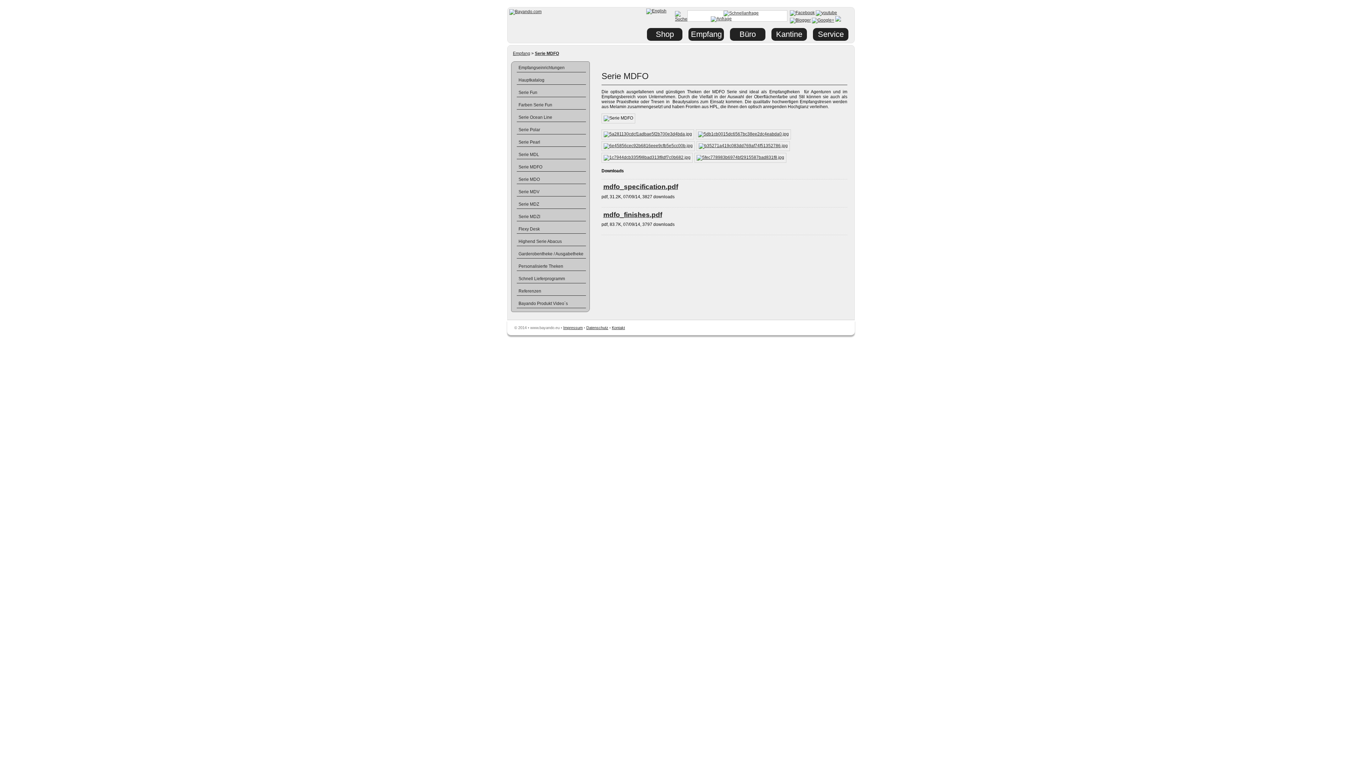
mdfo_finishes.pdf (632, 214)
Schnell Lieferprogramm (542, 278)
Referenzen (530, 291)
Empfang (521, 53)
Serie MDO (529, 179)
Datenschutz (597, 328)
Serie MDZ (529, 204)
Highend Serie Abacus (540, 241)
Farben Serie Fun (535, 104)
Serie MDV (529, 191)
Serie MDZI (529, 216)
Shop (665, 34)
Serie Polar (529, 129)
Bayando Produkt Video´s (543, 303)
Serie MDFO (530, 167)
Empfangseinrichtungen (542, 67)
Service (831, 34)
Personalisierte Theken (541, 266)
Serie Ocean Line (535, 117)
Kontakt (618, 328)
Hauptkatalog (531, 80)
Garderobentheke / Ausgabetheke (551, 253)
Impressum (573, 328)
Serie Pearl (529, 142)
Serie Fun (528, 92)
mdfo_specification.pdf (640, 186)
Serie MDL (529, 154)
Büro (748, 34)
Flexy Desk (529, 229)
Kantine (789, 34)
